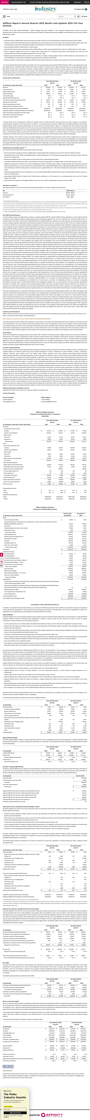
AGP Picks (4, 2)
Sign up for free (15, 1113)
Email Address (8, 1106)
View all (86, 2)
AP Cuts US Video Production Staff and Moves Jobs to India (49, 2)
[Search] (75, 16)
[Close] (27, 1089)
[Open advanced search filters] (78, 16)
